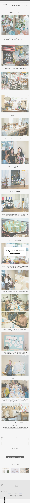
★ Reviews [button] (4, 500)
